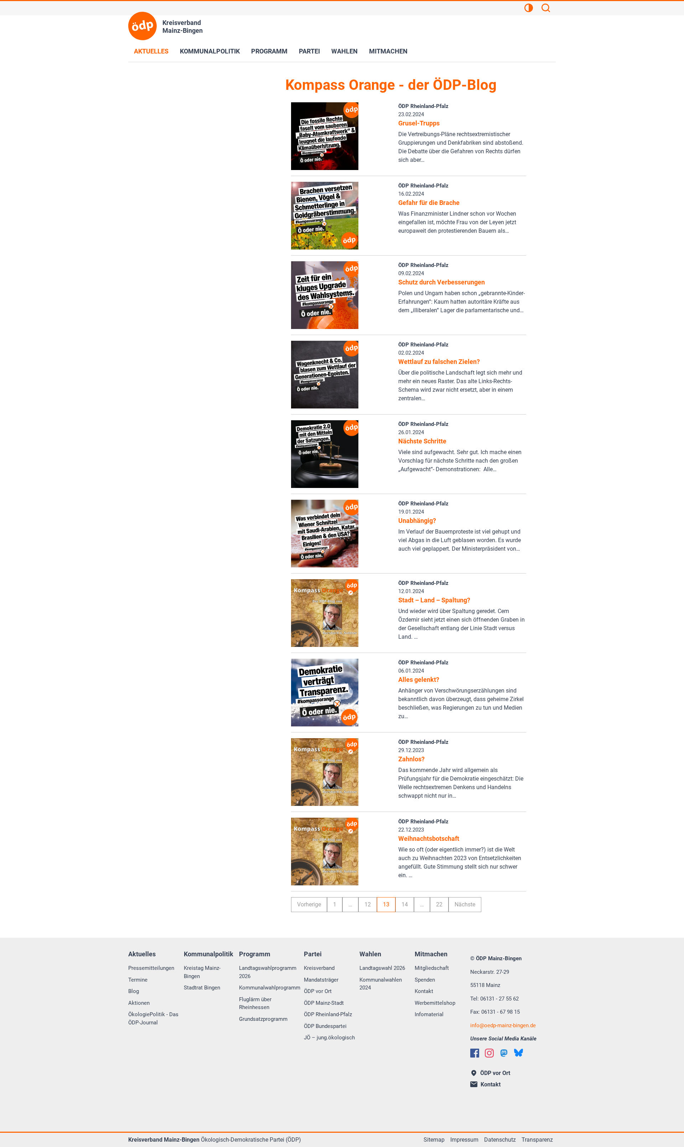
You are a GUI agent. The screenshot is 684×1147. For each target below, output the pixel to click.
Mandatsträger (321, 980)
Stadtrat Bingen (202, 987)
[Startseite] (142, 26)
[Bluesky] (518, 1052)
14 (404, 904)
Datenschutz (500, 1139)
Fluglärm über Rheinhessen (255, 1003)
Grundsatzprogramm (263, 1019)
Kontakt (424, 991)
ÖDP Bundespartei (325, 1026)
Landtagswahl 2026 (382, 968)
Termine (137, 980)
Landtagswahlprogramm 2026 (267, 972)
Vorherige (309, 904)
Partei (309, 51)
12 (367, 904)
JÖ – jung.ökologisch (329, 1037)
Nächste (465, 904)
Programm (269, 51)
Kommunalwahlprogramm (269, 987)
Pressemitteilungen (151, 968)
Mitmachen (388, 51)
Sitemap (434, 1139)
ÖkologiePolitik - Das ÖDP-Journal (153, 1018)
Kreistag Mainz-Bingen (202, 972)
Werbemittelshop (435, 1003)
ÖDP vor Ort (318, 991)
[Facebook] (474, 1053)
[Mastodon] (503, 1053)
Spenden (425, 980)
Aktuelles (151, 51)
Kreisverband (319, 968)
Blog (133, 991)
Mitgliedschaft (432, 968)
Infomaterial (429, 1014)
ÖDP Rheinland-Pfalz (328, 1014)
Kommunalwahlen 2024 (380, 984)
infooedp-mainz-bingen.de (503, 1025)
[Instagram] (489, 1053)
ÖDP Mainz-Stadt (324, 1003)
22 (439, 904)
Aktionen (139, 1003)
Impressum (464, 1139)
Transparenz (537, 1139)
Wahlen (344, 51)
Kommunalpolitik (210, 51)
